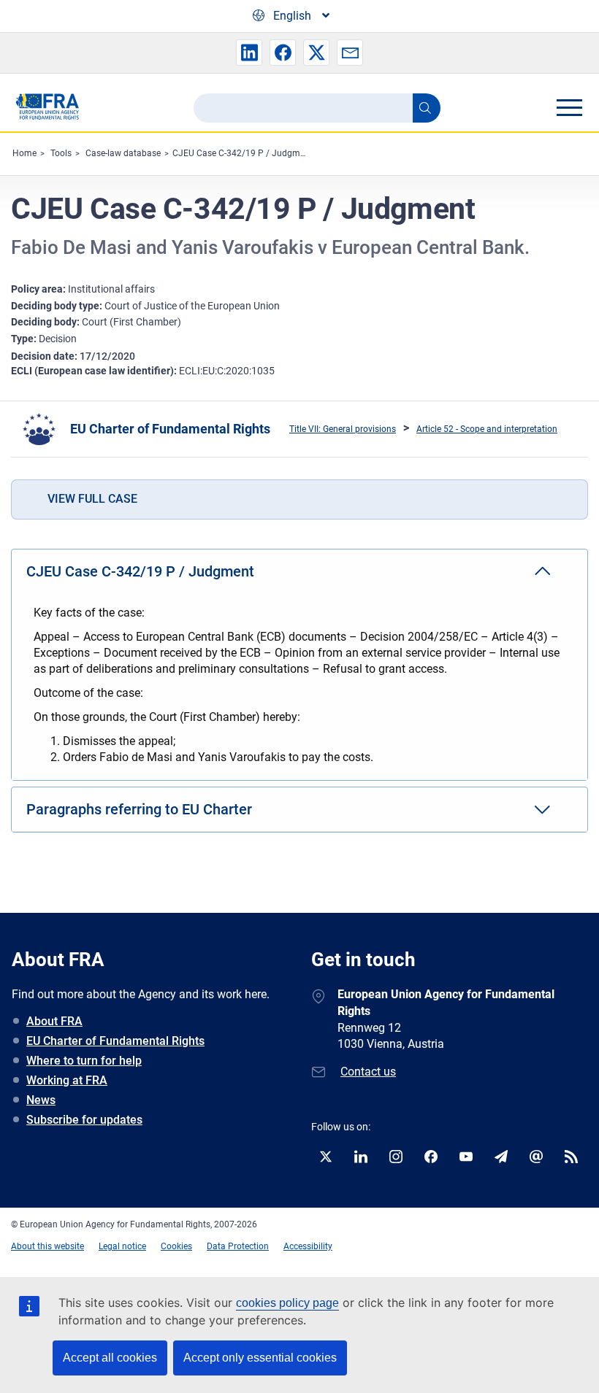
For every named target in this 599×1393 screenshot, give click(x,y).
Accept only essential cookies (260, 1357)
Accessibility (307, 1246)
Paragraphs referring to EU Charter (139, 809)
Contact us (368, 1071)
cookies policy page (287, 1303)
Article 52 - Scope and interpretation (486, 429)
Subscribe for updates (84, 1120)
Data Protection (238, 1246)
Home (24, 153)
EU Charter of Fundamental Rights (170, 428)
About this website (47, 1246)
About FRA (54, 1021)
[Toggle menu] (569, 107)
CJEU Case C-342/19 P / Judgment (242, 153)
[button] (249, 52)
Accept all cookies (110, 1357)
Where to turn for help (84, 1061)
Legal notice (122, 1246)
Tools (61, 153)
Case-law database (123, 153)
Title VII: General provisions (342, 429)
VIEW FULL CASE (92, 499)
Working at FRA (66, 1080)
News (41, 1100)
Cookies (176, 1246)
